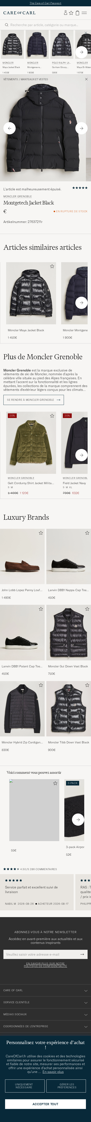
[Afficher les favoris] (71, 13)
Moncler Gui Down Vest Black (68, 666)
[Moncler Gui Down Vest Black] (68, 663)
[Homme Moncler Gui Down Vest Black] (68, 632)
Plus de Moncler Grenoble (43, 356)
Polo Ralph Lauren (61, 63)
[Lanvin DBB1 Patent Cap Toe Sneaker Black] (22, 663)
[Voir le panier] (77, 13)
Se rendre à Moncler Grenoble (31, 399)
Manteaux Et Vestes (34, 79)
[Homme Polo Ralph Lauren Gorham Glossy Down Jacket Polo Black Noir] (61, 44)
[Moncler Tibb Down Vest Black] (68, 739)
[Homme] (34, 810)
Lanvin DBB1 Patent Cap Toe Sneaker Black (21, 666)
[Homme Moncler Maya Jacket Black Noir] (12, 44)
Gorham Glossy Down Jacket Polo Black (60, 67)
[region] (45, 892)
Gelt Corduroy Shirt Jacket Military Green (31, 483)
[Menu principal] (84, 13)
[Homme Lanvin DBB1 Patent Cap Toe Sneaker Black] (22, 632)
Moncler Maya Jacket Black (26, 330)
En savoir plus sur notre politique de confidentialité (45, 964)
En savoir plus (53, 1072)
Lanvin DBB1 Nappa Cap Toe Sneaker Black (67, 590)
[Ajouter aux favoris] (51, 267)
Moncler (8, 62)
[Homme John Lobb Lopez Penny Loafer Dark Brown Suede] (22, 556)
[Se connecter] (65, 12)
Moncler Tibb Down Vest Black (68, 742)
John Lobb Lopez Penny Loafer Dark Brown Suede (22, 590)
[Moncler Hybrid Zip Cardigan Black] (22, 739)
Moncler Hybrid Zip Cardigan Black (21, 742)
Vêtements (10, 79)
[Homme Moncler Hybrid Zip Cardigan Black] (22, 709)
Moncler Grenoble (17, 196)
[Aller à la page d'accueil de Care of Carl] (19, 13)
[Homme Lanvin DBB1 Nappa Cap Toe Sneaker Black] (68, 556)
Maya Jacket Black (11, 67)
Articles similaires (42, 247)
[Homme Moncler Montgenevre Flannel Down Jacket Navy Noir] (37, 44)
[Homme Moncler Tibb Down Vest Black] (68, 709)
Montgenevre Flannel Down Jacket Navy (37, 67)
